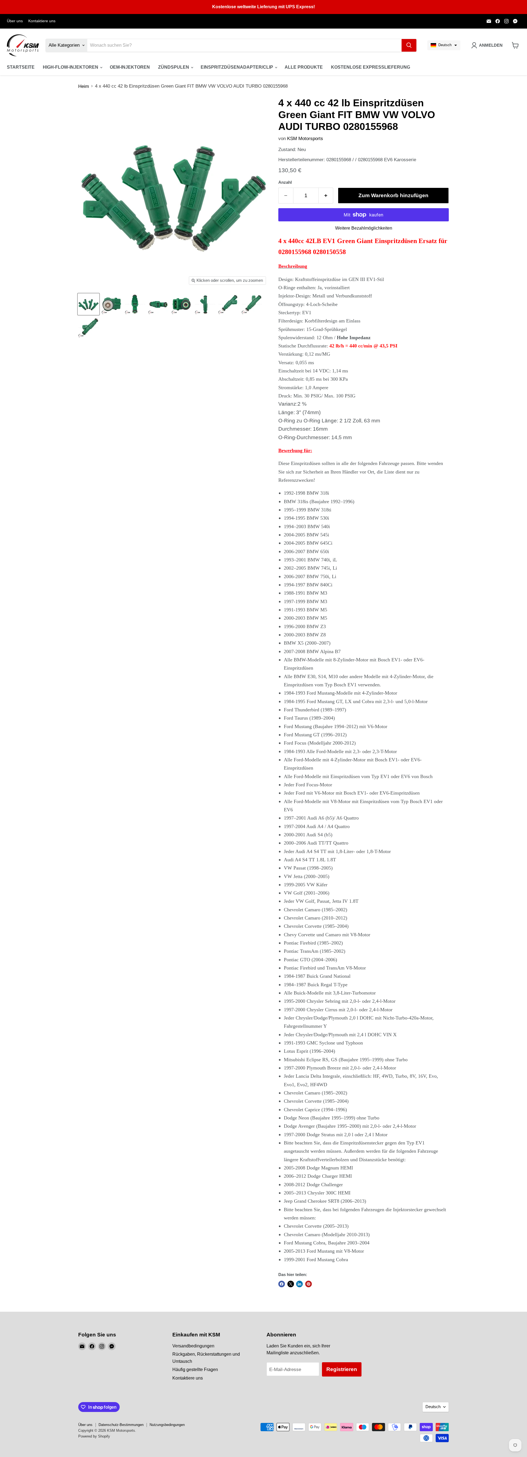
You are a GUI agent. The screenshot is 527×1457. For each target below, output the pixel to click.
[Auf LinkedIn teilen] (299, 1284)
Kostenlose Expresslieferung (370, 67)
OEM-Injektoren (130, 67)
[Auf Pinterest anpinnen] (308, 1284)
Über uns (15, 21)
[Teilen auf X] (290, 1284)
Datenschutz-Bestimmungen (121, 1425)
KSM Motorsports (305, 138)
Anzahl (285, 182)
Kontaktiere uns (41, 21)
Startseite (21, 67)
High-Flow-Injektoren (71, 67)
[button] (443, 45)
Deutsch (433, 1407)
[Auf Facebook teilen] (281, 1284)
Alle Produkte (304, 67)
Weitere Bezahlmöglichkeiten (363, 228)
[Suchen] (409, 45)
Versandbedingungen (193, 1346)
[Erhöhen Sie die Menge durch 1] (326, 196)
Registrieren (341, 1369)
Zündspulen (174, 67)
